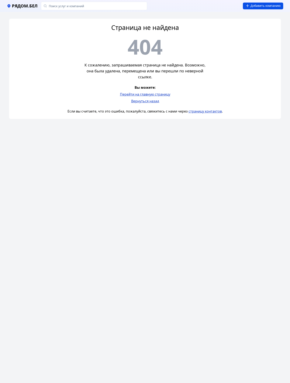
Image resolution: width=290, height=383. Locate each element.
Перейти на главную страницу (145, 94)
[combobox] (94, 6)
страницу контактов (205, 111)
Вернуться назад (145, 101)
